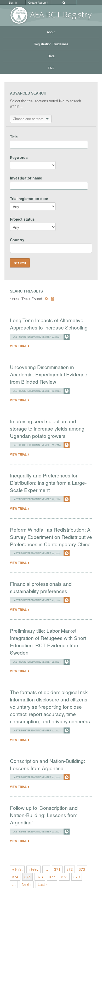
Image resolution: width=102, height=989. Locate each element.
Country (17, 239)
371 (57, 869)
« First (17, 869)
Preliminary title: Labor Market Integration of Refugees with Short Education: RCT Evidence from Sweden (48, 641)
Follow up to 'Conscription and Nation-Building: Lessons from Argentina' (44, 815)
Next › (27, 884)
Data (51, 56)
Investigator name (26, 178)
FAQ (51, 68)
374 (15, 876)
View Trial (18, 346)
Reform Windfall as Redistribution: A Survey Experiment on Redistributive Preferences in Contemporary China (51, 537)
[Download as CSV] (52, 298)
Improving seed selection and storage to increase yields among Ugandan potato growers (47, 428)
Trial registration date (29, 198)
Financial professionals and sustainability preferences (41, 587)
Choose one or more (28, 118)
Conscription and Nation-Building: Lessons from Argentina (47, 764)
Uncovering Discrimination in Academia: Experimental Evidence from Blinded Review (48, 374)
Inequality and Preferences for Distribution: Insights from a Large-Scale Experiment (48, 482)
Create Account (38, 2)
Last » (43, 884)
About (51, 32)
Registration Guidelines (51, 44)
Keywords (19, 157)
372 (69, 869)
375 (27, 876)
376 (40, 876)
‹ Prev (33, 869)
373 (82, 869)
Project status (22, 219)
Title (14, 136)
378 (64, 876)
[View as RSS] (46, 298)
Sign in (13, 2)
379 (76, 876)
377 (52, 876)
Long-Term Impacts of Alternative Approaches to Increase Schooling (49, 323)
